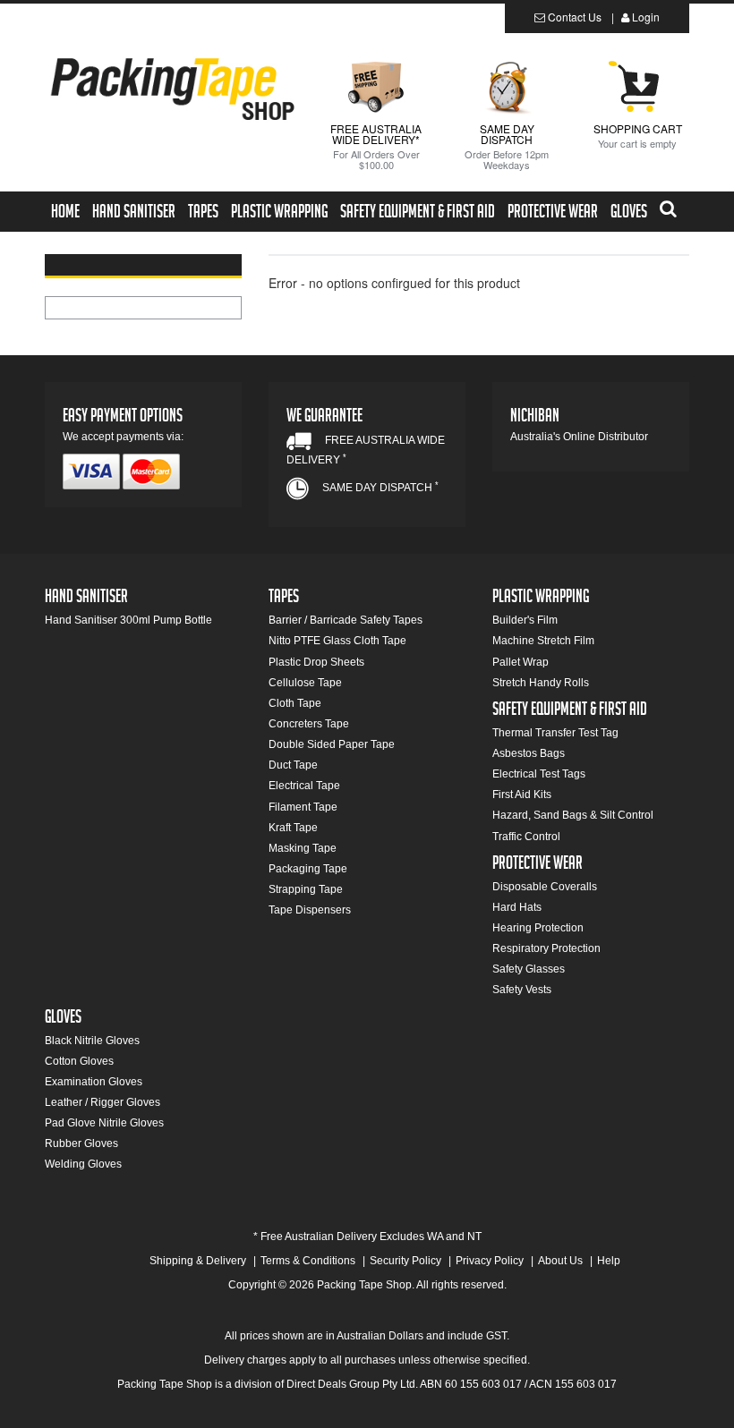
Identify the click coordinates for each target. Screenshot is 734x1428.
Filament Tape (303, 807)
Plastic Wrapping (279, 214)
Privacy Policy (490, 1260)
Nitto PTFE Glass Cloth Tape (337, 640)
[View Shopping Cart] (638, 85)
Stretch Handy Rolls (540, 682)
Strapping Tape (306, 889)
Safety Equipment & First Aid (417, 214)
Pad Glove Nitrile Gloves (104, 1123)
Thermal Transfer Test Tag (555, 733)
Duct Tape (293, 765)
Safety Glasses (528, 969)
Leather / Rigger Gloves (102, 1102)
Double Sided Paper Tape (332, 744)
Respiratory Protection (546, 948)
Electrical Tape (304, 785)
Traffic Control (526, 836)
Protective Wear (553, 214)
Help (608, 1260)
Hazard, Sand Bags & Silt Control (572, 815)
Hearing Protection (538, 928)
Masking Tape (303, 848)
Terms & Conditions (307, 1260)
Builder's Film (525, 620)
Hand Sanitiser (133, 214)
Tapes (203, 214)
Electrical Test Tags (538, 774)
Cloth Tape (295, 703)
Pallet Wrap (520, 662)
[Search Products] (668, 206)
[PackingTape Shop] (171, 87)
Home (65, 214)
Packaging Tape (308, 869)
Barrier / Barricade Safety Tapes (345, 620)
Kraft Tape (293, 827)
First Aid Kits (521, 794)
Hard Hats (517, 907)
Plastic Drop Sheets (316, 662)
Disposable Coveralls (544, 886)
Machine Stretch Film (543, 640)
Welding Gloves (83, 1164)
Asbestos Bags (528, 753)
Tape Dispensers (310, 910)
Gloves (628, 214)
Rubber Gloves (81, 1143)
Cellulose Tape (305, 682)
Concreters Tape (309, 724)
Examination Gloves (93, 1081)
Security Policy (405, 1260)
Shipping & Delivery (197, 1260)
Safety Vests (521, 989)
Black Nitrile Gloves (92, 1040)
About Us (560, 1260)
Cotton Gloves (79, 1061)
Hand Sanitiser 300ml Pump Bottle (128, 620)
